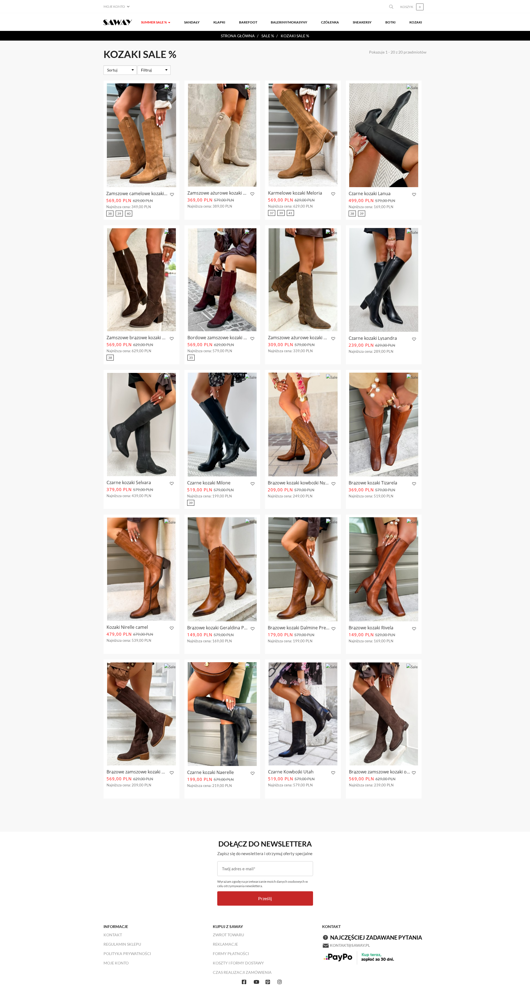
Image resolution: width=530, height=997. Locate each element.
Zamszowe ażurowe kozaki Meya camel (299, 337)
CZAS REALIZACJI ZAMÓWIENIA (242, 972)
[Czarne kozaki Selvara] (141, 424)
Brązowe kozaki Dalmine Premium (299, 627)
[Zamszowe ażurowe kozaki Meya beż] (222, 135)
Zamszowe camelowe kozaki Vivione (137, 193)
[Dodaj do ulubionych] (171, 194)
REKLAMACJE (225, 944)
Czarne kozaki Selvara (129, 482)
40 (129, 213)
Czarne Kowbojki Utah (291, 772)
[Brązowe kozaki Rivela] (384, 569)
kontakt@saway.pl (350, 945)
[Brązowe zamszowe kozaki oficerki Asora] (384, 713)
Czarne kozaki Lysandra (373, 338)
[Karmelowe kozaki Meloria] (303, 135)
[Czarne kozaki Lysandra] (384, 280)
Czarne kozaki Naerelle (210, 772)
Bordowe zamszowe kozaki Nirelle (218, 337)
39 (119, 213)
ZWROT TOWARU (228, 934)
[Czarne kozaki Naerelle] (222, 714)
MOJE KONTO (116, 963)
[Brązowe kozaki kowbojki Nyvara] (303, 424)
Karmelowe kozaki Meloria (295, 193)
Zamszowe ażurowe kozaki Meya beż (218, 193)
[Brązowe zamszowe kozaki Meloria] (141, 713)
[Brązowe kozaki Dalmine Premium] (303, 569)
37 (272, 213)
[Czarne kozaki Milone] (222, 424)
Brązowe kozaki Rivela (371, 627)
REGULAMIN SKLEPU (122, 944)
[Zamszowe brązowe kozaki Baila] (141, 279)
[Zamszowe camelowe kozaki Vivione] (141, 135)
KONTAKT (113, 934)
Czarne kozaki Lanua (370, 193)
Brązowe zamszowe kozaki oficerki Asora (379, 772)
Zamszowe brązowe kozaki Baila (137, 337)
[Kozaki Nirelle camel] (141, 569)
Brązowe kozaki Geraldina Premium (218, 627)
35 (191, 358)
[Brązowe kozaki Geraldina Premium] (222, 569)
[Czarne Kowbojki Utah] (303, 713)
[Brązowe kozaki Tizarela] (384, 424)
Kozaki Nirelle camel (127, 627)
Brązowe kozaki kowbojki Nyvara (299, 483)
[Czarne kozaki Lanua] (384, 135)
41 (290, 213)
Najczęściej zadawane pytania (376, 937)
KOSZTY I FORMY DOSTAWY (238, 963)
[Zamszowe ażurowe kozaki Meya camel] (303, 279)
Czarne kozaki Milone (208, 483)
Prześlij (265, 898)
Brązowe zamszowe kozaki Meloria (137, 772)
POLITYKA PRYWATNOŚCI (127, 953)
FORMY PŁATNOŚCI (231, 953)
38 (110, 213)
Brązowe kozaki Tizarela (373, 483)
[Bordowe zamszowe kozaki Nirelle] (222, 279)
